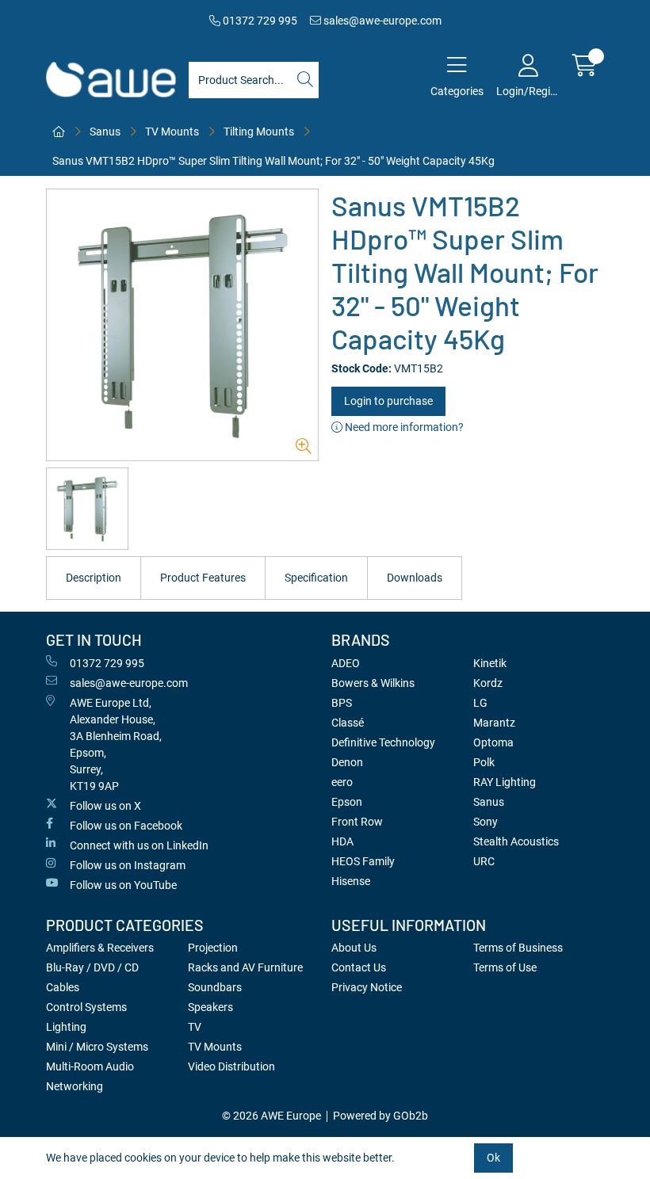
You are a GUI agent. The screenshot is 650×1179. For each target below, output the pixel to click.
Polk (484, 762)
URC (484, 861)
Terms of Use (505, 967)
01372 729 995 (258, 20)
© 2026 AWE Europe (271, 1115)
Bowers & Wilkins (373, 683)
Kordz (488, 683)
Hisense (350, 881)
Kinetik (490, 663)
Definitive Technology (383, 742)
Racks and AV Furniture (245, 967)
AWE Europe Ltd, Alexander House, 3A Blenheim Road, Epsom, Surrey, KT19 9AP (116, 744)
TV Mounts (172, 131)
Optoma (493, 742)
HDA (342, 841)
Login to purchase (388, 401)
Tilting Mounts (259, 131)
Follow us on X (105, 805)
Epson (346, 802)
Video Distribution (231, 1066)
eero (342, 782)
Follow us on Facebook (126, 825)
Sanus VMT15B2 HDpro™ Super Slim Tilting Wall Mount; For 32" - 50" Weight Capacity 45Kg (273, 161)
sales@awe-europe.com (381, 20)
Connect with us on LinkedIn (139, 845)
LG (480, 702)
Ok (493, 1157)
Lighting (66, 1027)
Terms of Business (518, 947)
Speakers (210, 1007)
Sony (485, 821)
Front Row (357, 821)
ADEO (345, 663)
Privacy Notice (366, 987)
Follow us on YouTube (123, 885)
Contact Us (358, 967)
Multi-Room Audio (90, 1066)
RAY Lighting (504, 782)
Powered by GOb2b (380, 1115)
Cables (62, 987)
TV (194, 1027)
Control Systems (86, 1007)
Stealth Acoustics (516, 841)
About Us (354, 947)
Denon (347, 762)
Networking (74, 1086)
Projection (213, 947)
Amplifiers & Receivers (100, 947)
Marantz (494, 722)
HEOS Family (363, 861)
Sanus (105, 131)
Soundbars (215, 987)
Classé (347, 722)
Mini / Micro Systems (97, 1046)
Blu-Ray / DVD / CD (92, 967)
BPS (341, 702)
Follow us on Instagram (127, 865)
